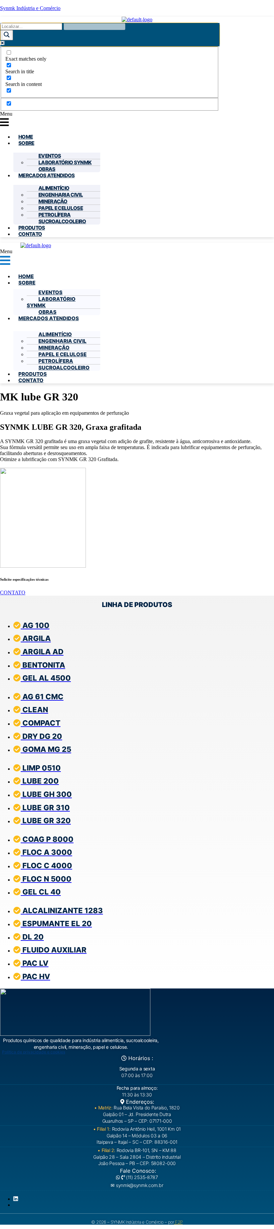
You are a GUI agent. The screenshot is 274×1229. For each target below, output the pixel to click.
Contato (30, 234)
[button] (137, 119)
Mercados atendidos (46, 175)
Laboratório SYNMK (65, 162)
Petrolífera (54, 215)
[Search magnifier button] (6, 35)
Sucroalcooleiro (62, 221)
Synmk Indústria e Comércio (30, 8)
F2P (178, 1222)
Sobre (26, 143)
